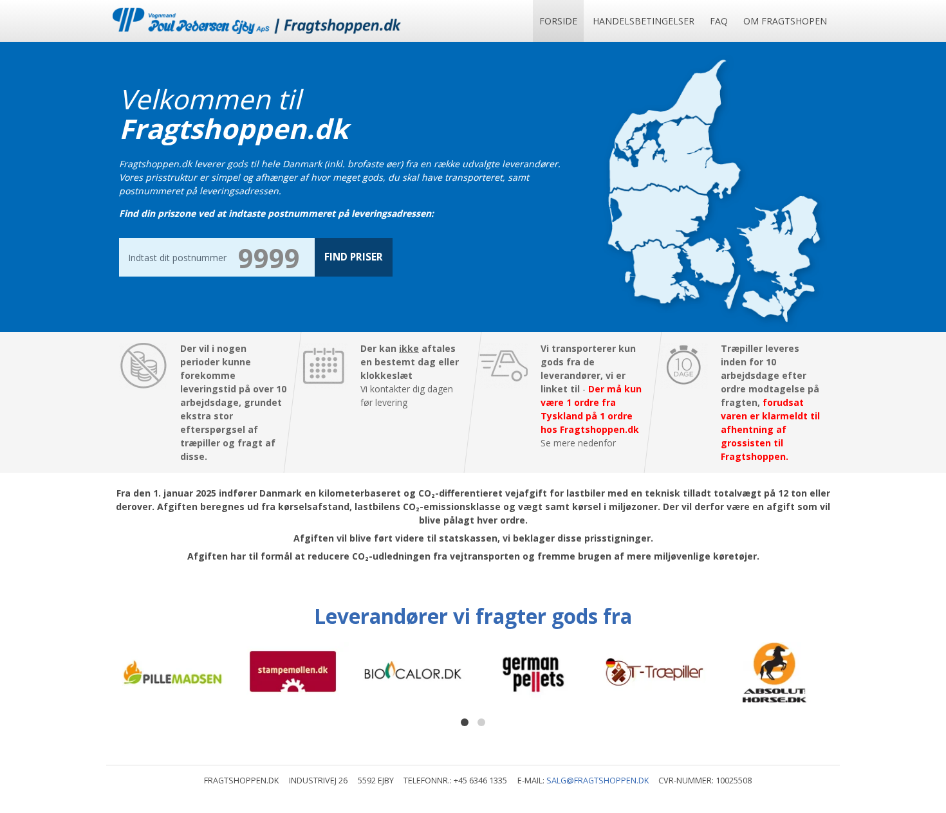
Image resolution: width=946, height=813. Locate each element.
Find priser (353, 257)
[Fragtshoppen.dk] (257, 20)
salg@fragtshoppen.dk (597, 780)
